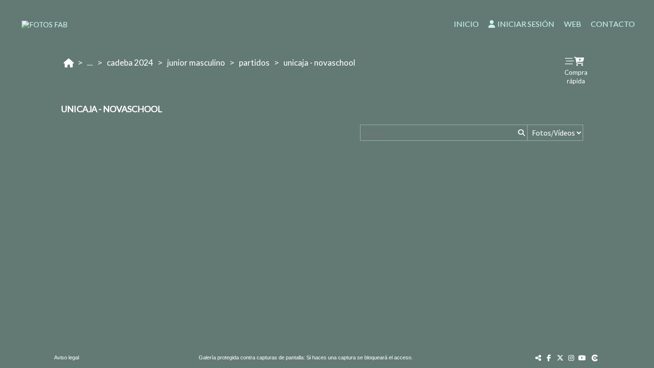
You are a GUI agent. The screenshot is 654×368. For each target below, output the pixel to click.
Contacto (613, 23)
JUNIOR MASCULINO (196, 63)
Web (572, 23)
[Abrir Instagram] (571, 358)
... (90, 63)
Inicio (466, 23)
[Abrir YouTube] (582, 358)
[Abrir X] (560, 358)
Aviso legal (66, 357)
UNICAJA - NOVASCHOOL (319, 63)
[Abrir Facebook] (549, 358)
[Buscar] (520, 133)
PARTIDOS (254, 63)
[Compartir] (538, 358)
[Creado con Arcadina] (595, 358)
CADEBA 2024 (130, 63)
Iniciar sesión (525, 23)
